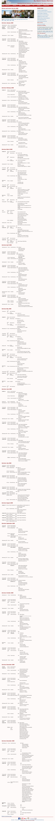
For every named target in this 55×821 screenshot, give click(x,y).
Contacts (38, 5)
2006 (5, 20)
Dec (27, 19)
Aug (19, 19)
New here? (7, 5)
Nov (25, 19)
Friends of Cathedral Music (42, 10)
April (11, 19)
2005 (8, 20)
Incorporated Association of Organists (44, 11)
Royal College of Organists (42, 13)
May (13, 19)
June (15, 19)
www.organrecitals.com (41, 19)
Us (33, 5)
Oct (23, 19)
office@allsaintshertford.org (47, 31)
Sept (21, 19)
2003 (13, 20)
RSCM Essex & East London (42, 16)
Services (14, 5)
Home (3, 5)
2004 (10, 20)
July (17, 19)
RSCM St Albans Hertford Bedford (43, 18)
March (9, 19)
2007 (3, 20)
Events (20, 5)
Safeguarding (46, 5)
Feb (6, 19)
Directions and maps (41, 24)
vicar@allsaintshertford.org (44, 37)
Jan (5, 19)
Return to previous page (7, 816)
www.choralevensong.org (42, 21)
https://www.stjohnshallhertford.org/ (44, 29)
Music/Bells (27, 5)
